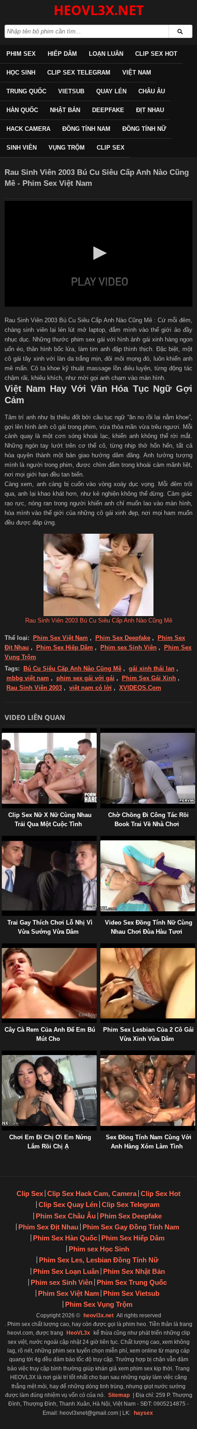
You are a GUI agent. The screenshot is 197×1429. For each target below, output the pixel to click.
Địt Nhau (150, 110)
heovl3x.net (98, 1315)
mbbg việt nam (27, 678)
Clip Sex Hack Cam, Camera (92, 1193)
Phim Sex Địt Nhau (48, 1227)
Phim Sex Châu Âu (66, 1216)
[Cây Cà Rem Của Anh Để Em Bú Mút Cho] (3, 947)
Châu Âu (151, 91)
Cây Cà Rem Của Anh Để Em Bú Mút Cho (50, 1034)
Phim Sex (21, 53)
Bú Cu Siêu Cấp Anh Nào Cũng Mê (72, 668)
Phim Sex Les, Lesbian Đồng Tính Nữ (99, 1260)
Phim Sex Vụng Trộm (98, 1304)
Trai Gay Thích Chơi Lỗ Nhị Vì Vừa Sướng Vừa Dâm (50, 927)
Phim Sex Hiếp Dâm (64, 647)
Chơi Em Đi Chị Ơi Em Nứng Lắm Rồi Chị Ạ (50, 1142)
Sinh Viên (21, 147)
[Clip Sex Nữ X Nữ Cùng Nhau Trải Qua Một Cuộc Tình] (3, 732)
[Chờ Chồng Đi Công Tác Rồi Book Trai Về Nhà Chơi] (102, 732)
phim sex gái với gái (85, 678)
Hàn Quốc (22, 110)
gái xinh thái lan (152, 668)
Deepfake (108, 110)
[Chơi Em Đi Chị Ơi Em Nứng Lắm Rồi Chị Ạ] (3, 1055)
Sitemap (119, 1395)
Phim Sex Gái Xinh (149, 678)
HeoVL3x (78, 1333)
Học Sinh (20, 72)
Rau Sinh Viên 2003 (34, 687)
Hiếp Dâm (62, 53)
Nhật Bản (65, 110)
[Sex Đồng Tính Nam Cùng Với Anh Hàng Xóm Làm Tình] (102, 1055)
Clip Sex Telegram (78, 72)
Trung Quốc (26, 91)
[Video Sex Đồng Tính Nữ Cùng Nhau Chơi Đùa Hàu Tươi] (102, 840)
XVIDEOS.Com (140, 687)
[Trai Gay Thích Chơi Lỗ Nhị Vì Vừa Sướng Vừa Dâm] (3, 840)
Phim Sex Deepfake (122, 637)
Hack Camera (28, 128)
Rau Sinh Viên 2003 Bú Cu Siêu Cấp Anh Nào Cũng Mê (98, 620)
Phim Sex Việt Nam (60, 637)
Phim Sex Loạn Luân (66, 1271)
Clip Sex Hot (156, 53)
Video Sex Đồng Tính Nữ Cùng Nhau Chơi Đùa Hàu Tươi (148, 927)
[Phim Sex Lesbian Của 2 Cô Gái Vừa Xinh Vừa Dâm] (102, 947)
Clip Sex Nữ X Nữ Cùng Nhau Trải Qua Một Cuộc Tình (50, 820)
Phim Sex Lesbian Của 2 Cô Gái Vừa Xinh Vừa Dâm (148, 1034)
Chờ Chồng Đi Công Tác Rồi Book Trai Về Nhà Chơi (148, 820)
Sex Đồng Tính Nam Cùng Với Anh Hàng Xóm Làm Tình (149, 1142)
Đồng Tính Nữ (144, 128)
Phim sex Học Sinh (99, 1249)
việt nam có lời (90, 687)
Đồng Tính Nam (86, 128)
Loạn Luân (106, 53)
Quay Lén (111, 91)
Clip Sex (111, 147)
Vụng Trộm (67, 147)
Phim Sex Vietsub (131, 1293)
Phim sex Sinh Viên (128, 647)
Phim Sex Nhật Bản (134, 1271)
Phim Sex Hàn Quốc (65, 1238)
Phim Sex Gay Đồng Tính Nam (130, 1227)
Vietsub (71, 91)
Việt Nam (136, 72)
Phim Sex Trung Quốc (132, 1282)
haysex (143, 1413)
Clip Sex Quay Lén (68, 1204)
